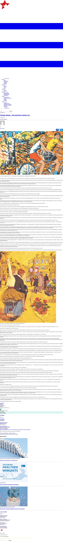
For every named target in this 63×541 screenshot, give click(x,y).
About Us (5, 102)
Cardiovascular (2, 458)
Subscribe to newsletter (7, 105)
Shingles (9, 506)
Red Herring (6, 95)
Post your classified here (4, 428)
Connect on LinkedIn (26, 429)
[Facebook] (57, 130)
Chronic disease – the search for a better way (15, 115)
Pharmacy (5, 119)
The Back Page (6, 92)
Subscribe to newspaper (7, 104)
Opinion (3, 89)
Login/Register (6, 78)
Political (3, 84)
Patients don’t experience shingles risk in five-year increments (12, 508)
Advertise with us (6, 103)
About (3, 101)
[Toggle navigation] (1, 13)
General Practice (2, 506)
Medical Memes (6, 93)
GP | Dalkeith (2, 418)
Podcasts (5, 99)
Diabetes (11, 458)
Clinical (3, 79)
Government (2, 119)
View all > (1, 417)
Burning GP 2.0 (6, 97)
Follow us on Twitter (11, 429)
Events (3, 96)
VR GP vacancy (2, 522)
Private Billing (2, 419)
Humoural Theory (7, 94)
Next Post (1, 403)
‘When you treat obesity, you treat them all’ (9, 460)
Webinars (5, 83)
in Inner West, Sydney (3, 523)
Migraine (4, 482)
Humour (3, 91)
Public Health (6, 81)
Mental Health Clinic (3, 423)
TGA (5, 87)
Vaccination (13, 506)
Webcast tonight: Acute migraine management (9, 484)
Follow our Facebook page (19, 429)
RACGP (5, 86)
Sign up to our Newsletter (4, 429)
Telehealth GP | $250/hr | (4, 422)
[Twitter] (59, 130)
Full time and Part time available (5, 426)
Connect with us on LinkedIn (13, 434)
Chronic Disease (7, 458)
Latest (5, 80)
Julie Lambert (2, 128)
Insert (10, 540)
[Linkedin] (62, 130)
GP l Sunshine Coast (3, 526)
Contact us (5, 106)
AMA (5, 88)
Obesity (14, 458)
